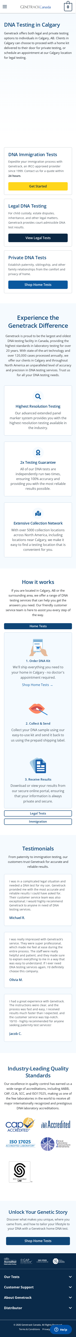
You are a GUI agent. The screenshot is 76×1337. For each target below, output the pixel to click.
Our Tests (11, 1277)
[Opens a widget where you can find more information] (61, 1330)
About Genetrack (18, 1297)
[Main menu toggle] (5, 6)
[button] (38, 1280)
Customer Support (19, 1287)
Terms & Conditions (29, 1329)
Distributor (13, 1308)
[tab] (38, 626)
